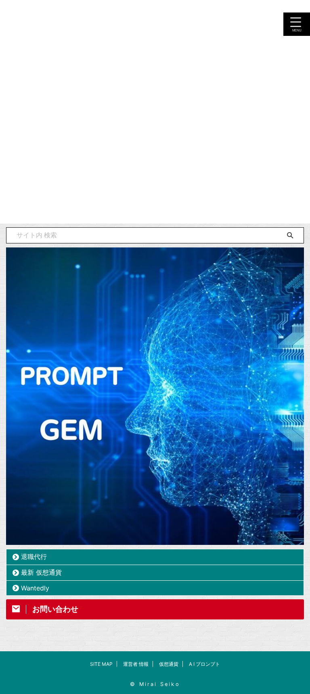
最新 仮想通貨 (41, 572)
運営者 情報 (136, 664)
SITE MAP (101, 664)
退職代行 (34, 557)
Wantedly (35, 588)
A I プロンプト (204, 664)
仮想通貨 (168, 664)
